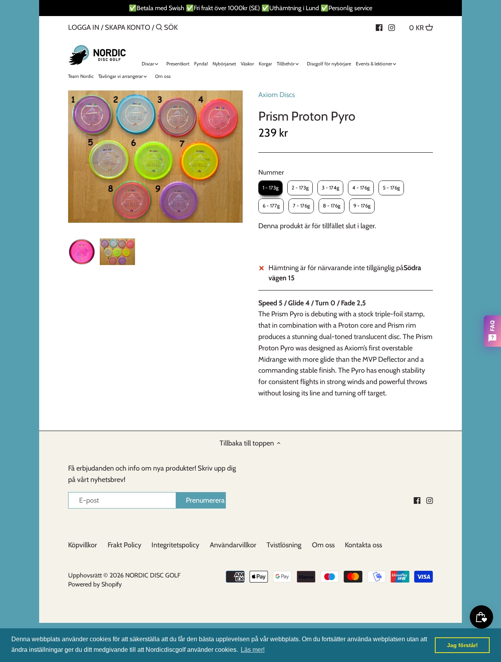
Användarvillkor (233, 545)
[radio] (270, 187)
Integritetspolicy (175, 545)
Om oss (323, 545)
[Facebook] (379, 27)
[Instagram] (391, 27)
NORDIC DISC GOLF (152, 575)
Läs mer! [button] (253, 649)
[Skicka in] (159, 28)
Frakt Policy (124, 545)
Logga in (83, 27)
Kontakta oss (363, 545)
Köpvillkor (82, 545)
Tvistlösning (284, 545)
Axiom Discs (276, 94)
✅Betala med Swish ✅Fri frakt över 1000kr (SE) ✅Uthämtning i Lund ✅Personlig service (250, 8)
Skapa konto (127, 27)
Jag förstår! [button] (462, 645)
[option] (82, 251)
